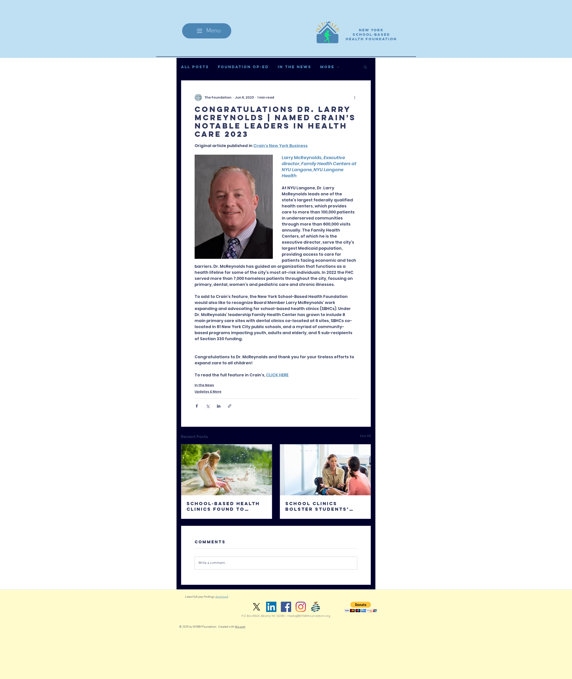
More (327, 67)
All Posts (195, 67)
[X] (256, 607)
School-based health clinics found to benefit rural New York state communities (223, 506)
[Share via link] (229, 406)
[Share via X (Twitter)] (208, 406)
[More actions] (354, 97)
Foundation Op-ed (243, 67)
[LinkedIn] (271, 607)
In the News (294, 67)
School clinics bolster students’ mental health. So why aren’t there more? (324, 506)
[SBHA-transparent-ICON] (315, 607)
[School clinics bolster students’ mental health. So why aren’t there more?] (325, 469)
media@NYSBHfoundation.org (308, 616)
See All (365, 436)
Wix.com (240, 627)
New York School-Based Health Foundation (371, 34)
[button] (365, 67)
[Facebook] (286, 607)
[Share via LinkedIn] (219, 406)
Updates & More (208, 391)
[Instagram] (301, 607)
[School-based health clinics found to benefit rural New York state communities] (226, 469)
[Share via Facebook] (197, 406)
